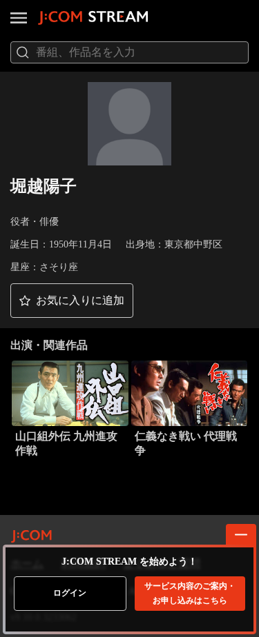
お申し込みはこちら (190, 593)
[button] (71, 300)
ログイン (69, 593)
